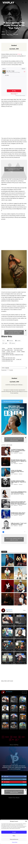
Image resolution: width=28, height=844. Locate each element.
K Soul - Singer (21, 351)
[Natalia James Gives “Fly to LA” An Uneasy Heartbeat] (5, 514)
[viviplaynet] (8, 2)
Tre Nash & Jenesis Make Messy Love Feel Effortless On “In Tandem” (18, 450)
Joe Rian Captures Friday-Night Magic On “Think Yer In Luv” (18, 482)
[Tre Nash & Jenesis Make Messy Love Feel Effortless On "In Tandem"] (20, 599)
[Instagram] (11, 737)
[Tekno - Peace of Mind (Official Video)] (20, 573)
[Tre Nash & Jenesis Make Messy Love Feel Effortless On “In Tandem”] (5, 451)
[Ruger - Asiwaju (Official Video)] (7, 573)
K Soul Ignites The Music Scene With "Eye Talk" (12, 355)
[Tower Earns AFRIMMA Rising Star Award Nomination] (5, 493)
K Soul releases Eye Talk (8, 359)
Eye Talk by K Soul (18, 348)
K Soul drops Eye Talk (7, 353)
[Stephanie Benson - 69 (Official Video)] (20, 560)
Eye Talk (10, 348)
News (12, 494)
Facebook (7, 737)
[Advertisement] (14, 123)
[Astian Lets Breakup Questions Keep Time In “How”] (5, 472)
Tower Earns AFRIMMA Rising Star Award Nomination (18, 492)
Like (25, 776)
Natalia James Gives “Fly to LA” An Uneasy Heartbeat (18, 513)
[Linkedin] (19, 737)
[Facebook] (3, 737)
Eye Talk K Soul (18, 350)
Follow (24, 610)
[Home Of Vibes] (7, 586)
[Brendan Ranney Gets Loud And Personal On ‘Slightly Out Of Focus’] (5, 461)
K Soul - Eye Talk (11, 351)
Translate (11, 370)
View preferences (14, 839)
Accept (14, 832)
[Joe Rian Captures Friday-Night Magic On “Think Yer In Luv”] (5, 482)
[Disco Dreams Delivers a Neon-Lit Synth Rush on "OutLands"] (20, 586)
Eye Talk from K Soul (7, 350)
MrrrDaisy (10, 34)
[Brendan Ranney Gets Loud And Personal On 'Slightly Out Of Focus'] (7, 599)
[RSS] (10, 740)
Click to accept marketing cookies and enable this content (14, 169)
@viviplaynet (9, 609)
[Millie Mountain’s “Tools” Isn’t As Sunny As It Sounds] (5, 524)
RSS (13, 739)
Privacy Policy (14, 842)
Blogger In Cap (17, 494)
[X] (16, 740)
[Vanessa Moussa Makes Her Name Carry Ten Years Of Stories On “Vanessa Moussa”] (5, 503)
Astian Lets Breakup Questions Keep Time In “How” (17, 471)
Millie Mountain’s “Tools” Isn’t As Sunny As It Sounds (18, 524)
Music (3, 31)
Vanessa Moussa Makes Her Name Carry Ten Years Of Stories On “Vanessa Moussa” (19, 503)
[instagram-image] (7, 619)
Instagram (15, 737)
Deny (14, 835)
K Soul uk (18, 359)
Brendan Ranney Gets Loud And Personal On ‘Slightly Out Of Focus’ (18, 461)
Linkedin (23, 737)
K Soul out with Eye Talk (8, 357)
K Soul (19, 54)
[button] (26, 821)
